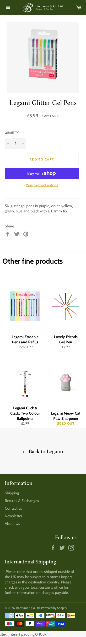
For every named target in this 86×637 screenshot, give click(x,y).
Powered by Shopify (54, 608)
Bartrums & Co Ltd (28, 608)
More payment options (42, 185)
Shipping (12, 493)
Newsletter (13, 516)
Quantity (12, 132)
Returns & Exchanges (22, 500)
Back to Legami (45, 451)
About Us (12, 523)
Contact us (13, 508)
